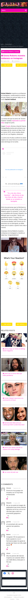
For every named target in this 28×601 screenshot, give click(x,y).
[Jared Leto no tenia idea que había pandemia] (14, 364)
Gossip (16, 51)
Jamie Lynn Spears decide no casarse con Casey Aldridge (12, 448)
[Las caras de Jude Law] (14, 463)
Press (17, 599)
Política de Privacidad (19, 597)
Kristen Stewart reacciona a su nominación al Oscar (13, 399)
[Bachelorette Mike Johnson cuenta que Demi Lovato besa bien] (14, 414)
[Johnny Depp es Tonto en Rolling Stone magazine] (14, 340)
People (8, 126)
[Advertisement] (14, 28)
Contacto (12, 599)
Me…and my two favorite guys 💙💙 (14, 183)
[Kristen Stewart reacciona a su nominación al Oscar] (14, 389)
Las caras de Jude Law (11, 472)
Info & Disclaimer (8, 597)
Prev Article (7, 65)
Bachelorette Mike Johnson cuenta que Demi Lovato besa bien (13, 424)
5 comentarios (16, 61)
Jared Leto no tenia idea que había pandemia (12, 374)
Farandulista (10, 595)
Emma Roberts (9, 51)
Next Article (20, 65)
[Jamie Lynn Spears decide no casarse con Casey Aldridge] (14, 438)
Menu (3, 10)
